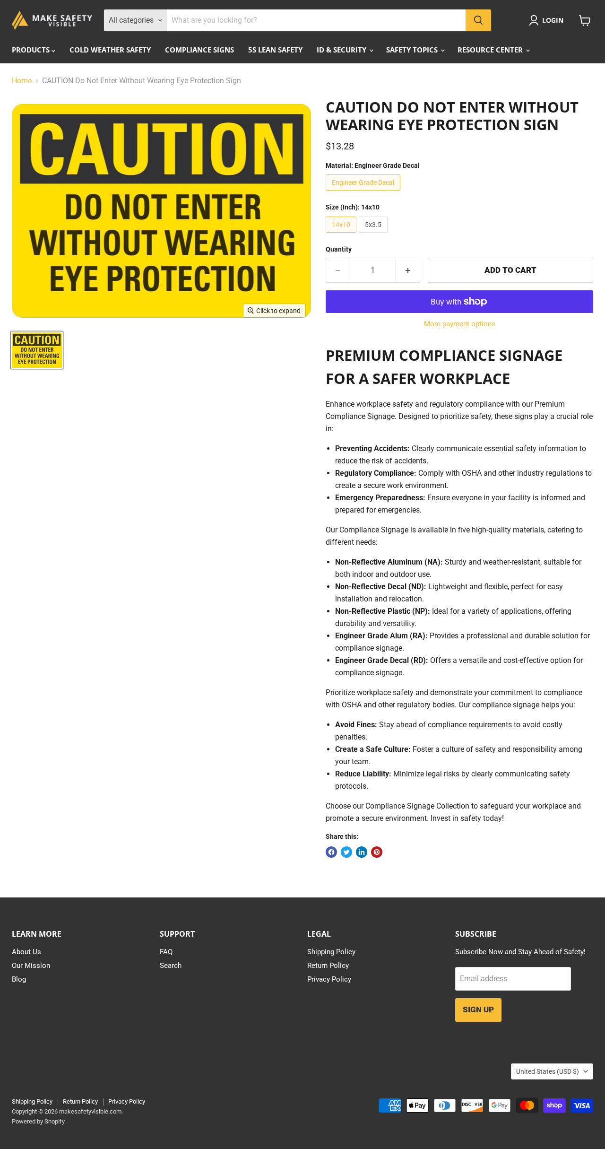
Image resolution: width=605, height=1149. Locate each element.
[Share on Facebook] (331, 852)
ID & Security (342, 49)
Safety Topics (413, 49)
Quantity (339, 249)
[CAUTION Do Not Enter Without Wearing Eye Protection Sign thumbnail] (37, 350)
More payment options (459, 324)
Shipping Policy (331, 952)
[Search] (478, 20)
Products (32, 49)
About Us (26, 952)
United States (547, 1071)
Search (171, 965)
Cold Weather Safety (110, 49)
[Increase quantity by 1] (408, 270)
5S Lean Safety (275, 49)
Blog (19, 979)
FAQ (166, 952)
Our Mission (31, 965)
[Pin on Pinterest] (376, 852)
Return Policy (328, 965)
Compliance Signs (199, 49)
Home (22, 81)
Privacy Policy (329, 979)
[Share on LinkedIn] (361, 852)
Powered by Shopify (38, 1121)
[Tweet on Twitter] (346, 852)
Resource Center (491, 49)
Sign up (478, 1009)
